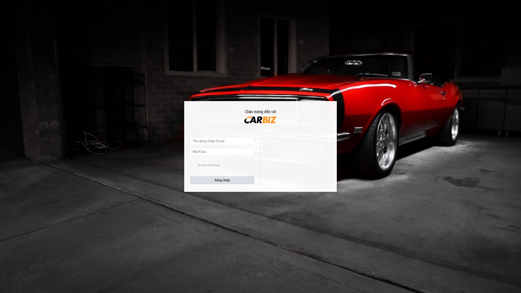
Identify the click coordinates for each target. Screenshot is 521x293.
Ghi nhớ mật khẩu (208, 165)
